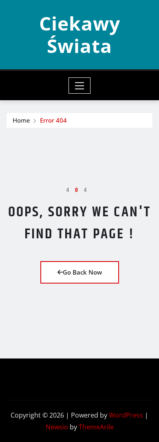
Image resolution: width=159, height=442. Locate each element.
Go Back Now (82, 272)
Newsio (57, 426)
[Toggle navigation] (79, 85)
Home (21, 120)
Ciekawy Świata (79, 34)
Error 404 (53, 120)
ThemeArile (96, 426)
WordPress (126, 415)
